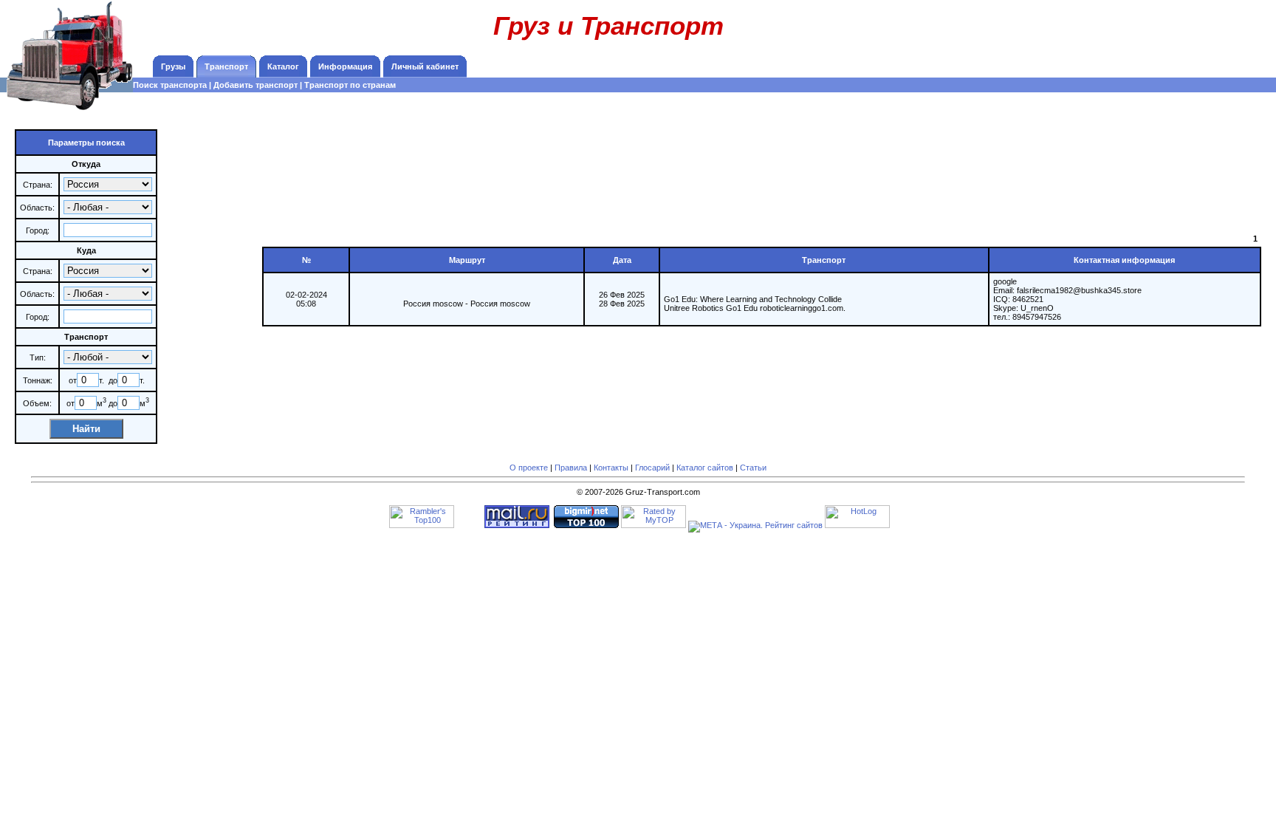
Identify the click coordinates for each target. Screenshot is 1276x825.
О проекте (529, 467)
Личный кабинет (425, 66)
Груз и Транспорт (608, 25)
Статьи (753, 467)
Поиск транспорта (170, 85)
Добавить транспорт (255, 85)
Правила (571, 467)
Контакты (611, 467)
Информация (345, 66)
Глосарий (652, 467)
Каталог (283, 66)
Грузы (173, 66)
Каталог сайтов (704, 467)
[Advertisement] (1172, 33)
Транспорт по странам (350, 85)
